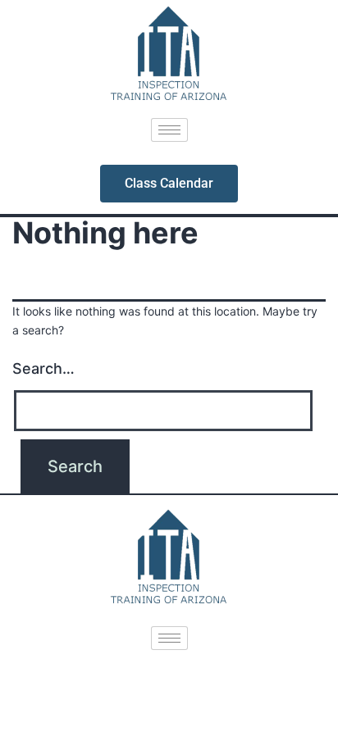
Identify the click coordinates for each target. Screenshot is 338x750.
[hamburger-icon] (169, 130)
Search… (43, 368)
